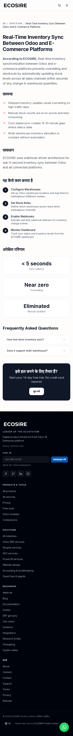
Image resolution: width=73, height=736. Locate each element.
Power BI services (13, 559)
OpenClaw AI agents (14, 576)
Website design (11, 564)
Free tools (8, 508)
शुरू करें (36, 391)
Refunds (7, 700)
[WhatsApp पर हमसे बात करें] (64, 727)
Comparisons (10, 519)
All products (9, 491)
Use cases (8, 621)
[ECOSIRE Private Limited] (15, 424)
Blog (5, 598)
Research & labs (12, 638)
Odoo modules (11, 514)
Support (7, 683)
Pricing (6, 502)
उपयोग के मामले (15, 23)
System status (10, 650)
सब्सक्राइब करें (59, 459)
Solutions (8, 627)
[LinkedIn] (21, 474)
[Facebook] (6, 474)
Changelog (9, 644)
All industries (10, 536)
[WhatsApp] (28, 474)
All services (9, 496)
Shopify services (12, 547)
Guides (7, 609)
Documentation (11, 604)
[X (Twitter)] (13, 474)
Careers (7, 672)
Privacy (7, 695)
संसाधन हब (7, 592)
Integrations (9, 632)
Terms (6, 689)
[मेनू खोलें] (66, 5)
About (6, 666)
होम (4, 23)
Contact (7, 677)
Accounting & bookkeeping (18, 570)
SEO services (10, 553)
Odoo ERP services (13, 541)
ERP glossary (10, 615)
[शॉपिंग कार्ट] (59, 5)
